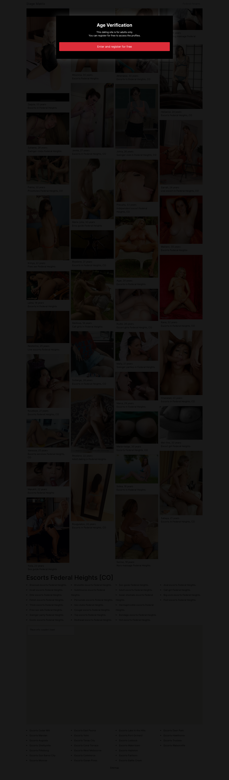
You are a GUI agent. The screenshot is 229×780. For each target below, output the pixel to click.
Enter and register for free (114, 46)
